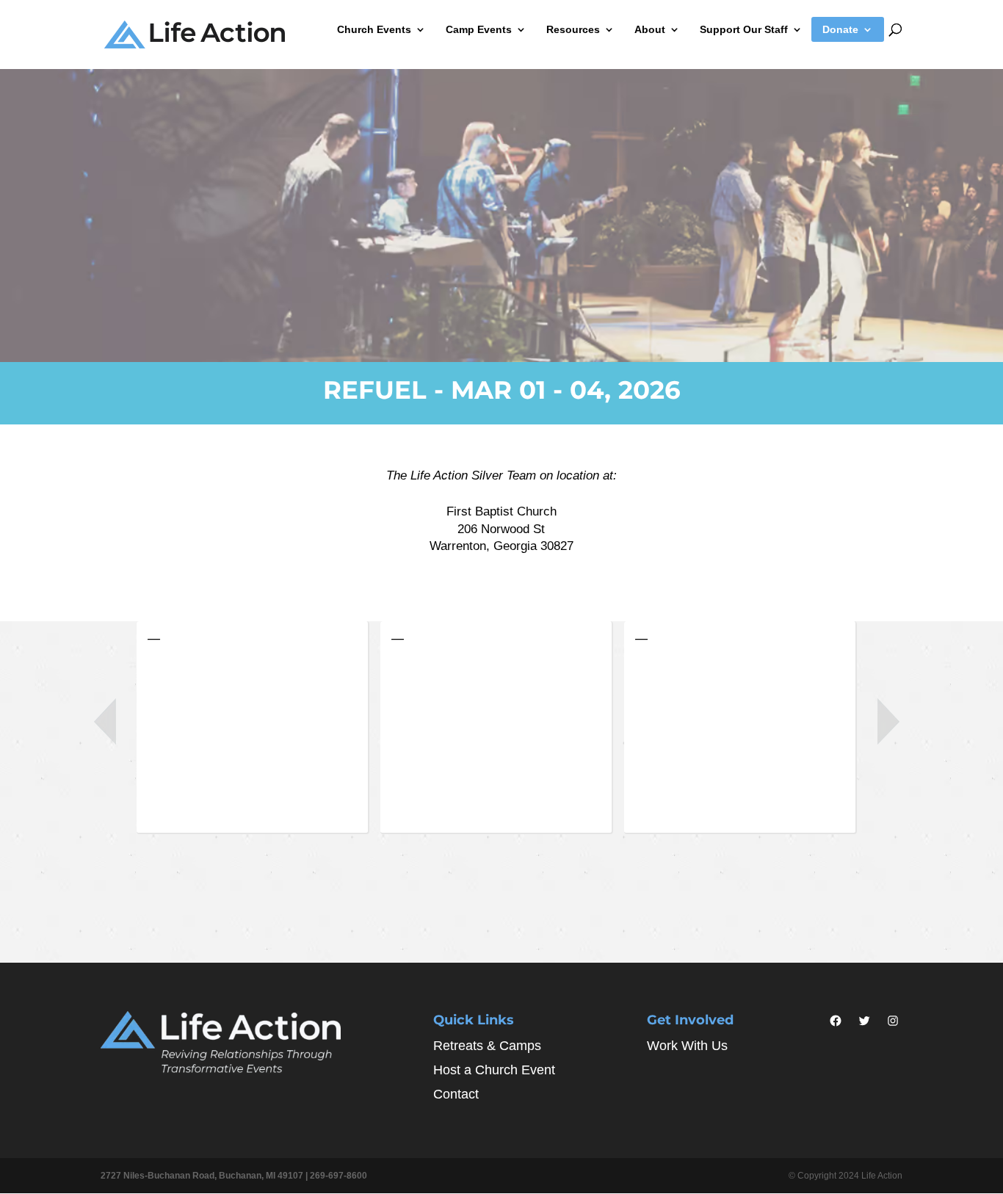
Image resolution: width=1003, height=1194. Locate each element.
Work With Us (687, 1045)
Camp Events (479, 29)
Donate (840, 29)
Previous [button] (105, 721)
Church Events (374, 29)
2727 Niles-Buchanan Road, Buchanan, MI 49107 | (205, 1176)
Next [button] (888, 721)
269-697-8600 (338, 1176)
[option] (258, 731)
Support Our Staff (744, 29)
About (649, 29)
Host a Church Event (494, 1070)
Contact (456, 1094)
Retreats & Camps (487, 1045)
